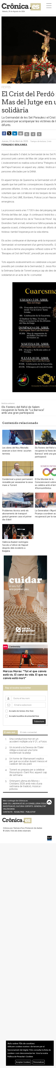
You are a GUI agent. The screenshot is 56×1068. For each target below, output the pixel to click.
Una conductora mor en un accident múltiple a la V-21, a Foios (28, 738)
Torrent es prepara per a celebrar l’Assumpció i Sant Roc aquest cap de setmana (28, 770)
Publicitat (31, 810)
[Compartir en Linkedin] (14, 133)
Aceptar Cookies (23, 1062)
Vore (31, 709)
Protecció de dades (33, 826)
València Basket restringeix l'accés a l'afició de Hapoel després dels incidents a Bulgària (15, 544)
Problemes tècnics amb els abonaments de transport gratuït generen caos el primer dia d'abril (17, 513)
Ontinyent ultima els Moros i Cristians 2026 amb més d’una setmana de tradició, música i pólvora (25, 782)
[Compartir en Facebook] (4, 133)
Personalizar (38, 1062)
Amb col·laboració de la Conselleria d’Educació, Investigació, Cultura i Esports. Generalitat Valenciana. (27, 804)
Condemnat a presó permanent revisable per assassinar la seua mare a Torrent (17, 480)
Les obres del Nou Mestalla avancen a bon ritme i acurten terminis (16, 448)
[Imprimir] (20, 133)
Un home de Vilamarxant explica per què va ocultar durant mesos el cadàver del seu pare (28, 759)
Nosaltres (19, 810)
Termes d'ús (18, 826)
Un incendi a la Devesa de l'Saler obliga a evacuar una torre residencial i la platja (26, 748)
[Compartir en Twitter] (9, 133)
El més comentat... (29, 730)
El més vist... (10, 730)
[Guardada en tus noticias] (26, 133)
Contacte (8, 810)
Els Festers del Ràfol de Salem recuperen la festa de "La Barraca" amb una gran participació (22, 407)
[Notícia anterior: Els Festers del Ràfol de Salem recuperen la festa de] (32, 133)
